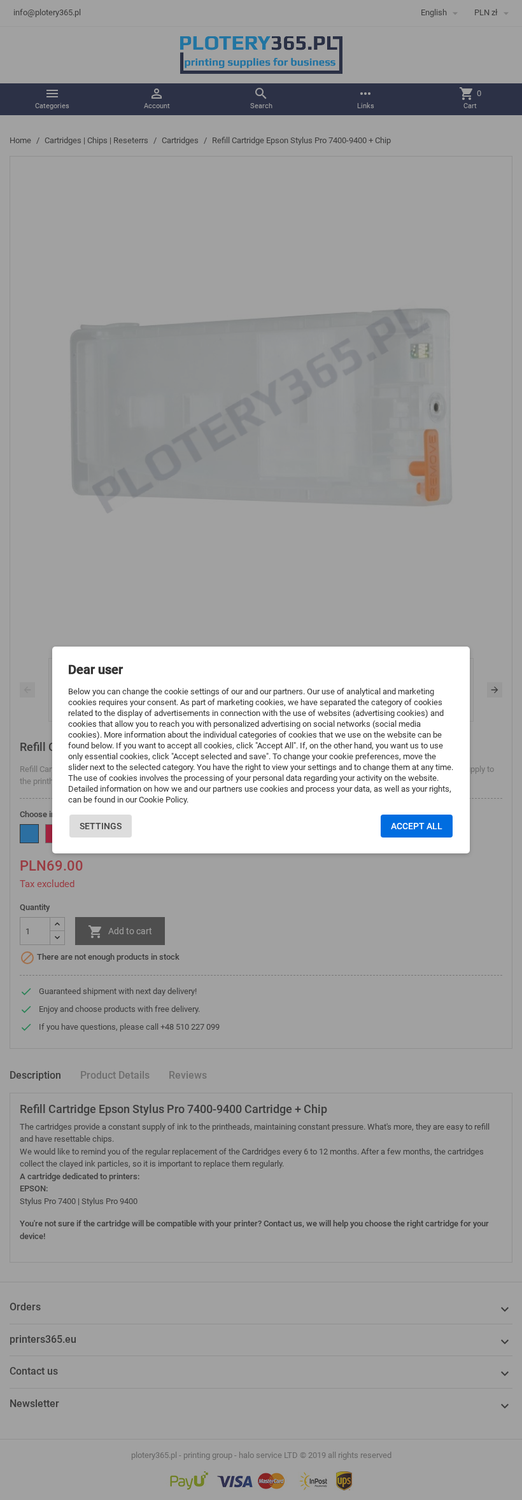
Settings (101, 826)
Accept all (416, 826)
